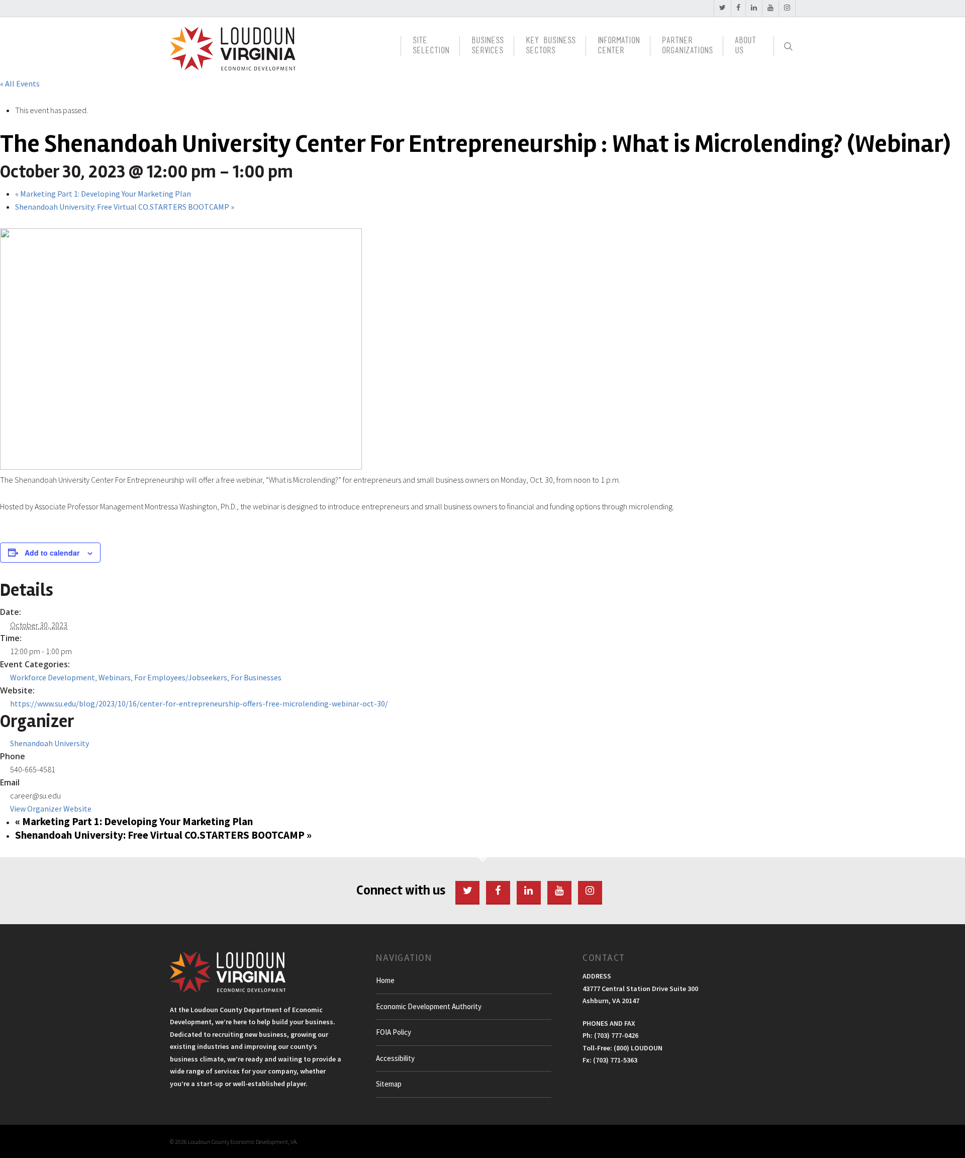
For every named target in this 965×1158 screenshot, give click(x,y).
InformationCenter (619, 46)
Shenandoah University (49, 743)
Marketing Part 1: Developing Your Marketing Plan (103, 194)
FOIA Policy (393, 1032)
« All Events (20, 83)
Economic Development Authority (428, 1006)
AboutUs (745, 46)
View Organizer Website (50, 809)
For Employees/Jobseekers (180, 677)
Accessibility (395, 1058)
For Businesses (256, 677)
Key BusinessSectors (550, 46)
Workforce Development (52, 677)
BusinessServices (487, 46)
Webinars (115, 677)
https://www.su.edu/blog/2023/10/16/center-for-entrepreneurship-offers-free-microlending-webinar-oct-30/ (199, 703)
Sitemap (389, 1084)
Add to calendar (52, 553)
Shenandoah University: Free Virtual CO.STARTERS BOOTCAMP (124, 207)
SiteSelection (431, 46)
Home (385, 980)
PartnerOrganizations (687, 46)
